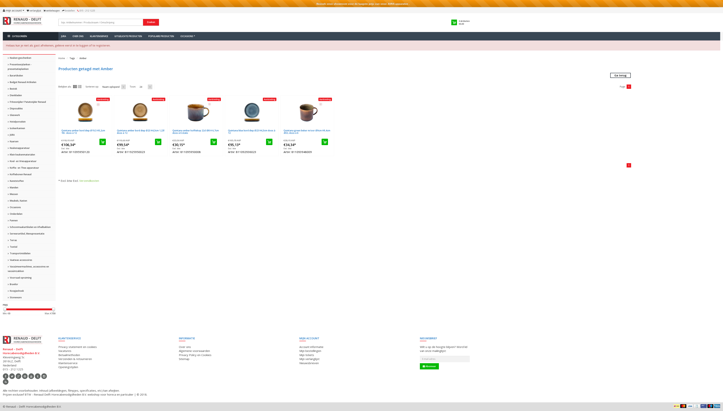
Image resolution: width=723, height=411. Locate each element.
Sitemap (184, 359)
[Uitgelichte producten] (5, 382)
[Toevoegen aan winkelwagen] (102, 142)
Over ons (78, 36)
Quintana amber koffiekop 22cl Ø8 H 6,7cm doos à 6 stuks (195, 132)
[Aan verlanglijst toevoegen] (96, 128)
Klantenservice (99, 36)
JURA (63, 36)
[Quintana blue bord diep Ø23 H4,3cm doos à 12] (252, 112)
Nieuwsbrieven (309, 363)
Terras (13, 240)
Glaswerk (14, 115)
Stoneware (15, 297)
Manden (13, 187)
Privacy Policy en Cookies (195, 355)
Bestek (13, 88)
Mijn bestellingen (310, 351)
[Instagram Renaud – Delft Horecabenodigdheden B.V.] (44, 376)
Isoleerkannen (17, 128)
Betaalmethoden (69, 355)
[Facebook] (5, 376)
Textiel (13, 246)
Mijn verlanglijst (309, 359)
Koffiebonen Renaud (20, 174)
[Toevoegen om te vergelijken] (106, 128)
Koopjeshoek (16, 290)
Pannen (13, 220)
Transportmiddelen (20, 253)
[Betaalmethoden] (676, 406)
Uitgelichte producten (128, 36)
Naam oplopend (111, 86)
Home (61, 58)
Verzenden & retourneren (75, 359)
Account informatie (311, 347)
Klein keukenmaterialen (22, 154)
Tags (72, 58)
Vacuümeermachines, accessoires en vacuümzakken (28, 269)
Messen (13, 194)
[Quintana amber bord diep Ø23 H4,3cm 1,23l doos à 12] (140, 112)
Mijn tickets (306, 355)
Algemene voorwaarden (194, 351)
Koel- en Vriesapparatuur (23, 161)
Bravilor (13, 284)
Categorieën (19, 36)
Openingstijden (68, 367)
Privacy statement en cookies (77, 347)
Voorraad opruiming (20, 277)
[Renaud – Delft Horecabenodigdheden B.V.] (22, 22)
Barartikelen (16, 75)
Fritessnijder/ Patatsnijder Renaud (27, 102)
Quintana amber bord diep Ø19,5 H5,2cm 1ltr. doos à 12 (83, 132)
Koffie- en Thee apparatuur (24, 167)
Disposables (16, 108)
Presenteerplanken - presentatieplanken (20, 67)
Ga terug (620, 75)
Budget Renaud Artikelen (22, 82)
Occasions (15, 207)
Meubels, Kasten (18, 200)
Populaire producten (161, 36)
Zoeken (151, 22)
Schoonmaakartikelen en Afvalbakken (30, 227)
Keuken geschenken (20, 57)
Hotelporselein (17, 121)
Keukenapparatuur (19, 148)
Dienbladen (15, 95)
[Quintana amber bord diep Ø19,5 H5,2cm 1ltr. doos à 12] (85, 112)
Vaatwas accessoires (20, 260)
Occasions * (187, 36)
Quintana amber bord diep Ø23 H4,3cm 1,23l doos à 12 (140, 132)
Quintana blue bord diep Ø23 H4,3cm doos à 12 (251, 132)
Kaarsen (13, 141)
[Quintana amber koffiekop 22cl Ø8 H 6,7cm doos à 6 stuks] (196, 112)
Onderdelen (15, 213)
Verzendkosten (89, 181)
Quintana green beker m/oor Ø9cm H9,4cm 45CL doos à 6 (307, 132)
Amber (83, 58)
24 (141, 86)
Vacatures (64, 351)
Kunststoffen (16, 181)
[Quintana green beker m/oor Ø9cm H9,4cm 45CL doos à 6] (307, 112)
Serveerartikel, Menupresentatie (26, 233)
